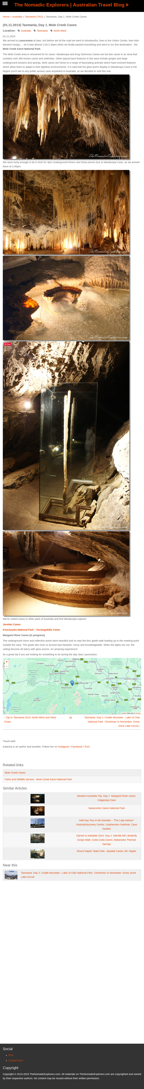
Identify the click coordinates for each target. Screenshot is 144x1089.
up (70, 717)
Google (138, 713)
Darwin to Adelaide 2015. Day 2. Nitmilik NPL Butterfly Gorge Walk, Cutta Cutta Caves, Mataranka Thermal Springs (106, 839)
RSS (87, 746)
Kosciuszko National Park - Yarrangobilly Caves (31, 629)
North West (60, 30)
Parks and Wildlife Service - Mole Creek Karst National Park (38, 779)
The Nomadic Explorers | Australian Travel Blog (69, 4)
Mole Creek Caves (15, 772)
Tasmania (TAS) (34, 16)
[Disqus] (72, 923)
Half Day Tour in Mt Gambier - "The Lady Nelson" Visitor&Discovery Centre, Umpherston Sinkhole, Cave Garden (106, 824)
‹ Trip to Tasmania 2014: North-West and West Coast (30, 719)
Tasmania (42, 30)
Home (6, 16)
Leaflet (123, 713)
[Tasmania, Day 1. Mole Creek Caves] (66, 116)
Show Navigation (4, 4)
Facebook (76, 746)
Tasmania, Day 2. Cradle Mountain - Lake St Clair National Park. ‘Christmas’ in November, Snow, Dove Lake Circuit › (112, 721)
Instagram (63, 746)
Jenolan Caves (12, 624)
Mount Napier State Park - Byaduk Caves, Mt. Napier (106, 851)
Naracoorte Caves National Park (106, 808)
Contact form (15, 1060)
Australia (17, 16)
